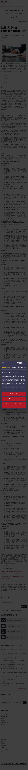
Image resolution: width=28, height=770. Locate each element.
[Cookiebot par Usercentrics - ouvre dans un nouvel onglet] (17, 363)
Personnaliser (13, 398)
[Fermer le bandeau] (25, 362)
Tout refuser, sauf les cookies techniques (14, 404)
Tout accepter (14, 393)
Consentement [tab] (6, 367)
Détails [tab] (14, 367)
